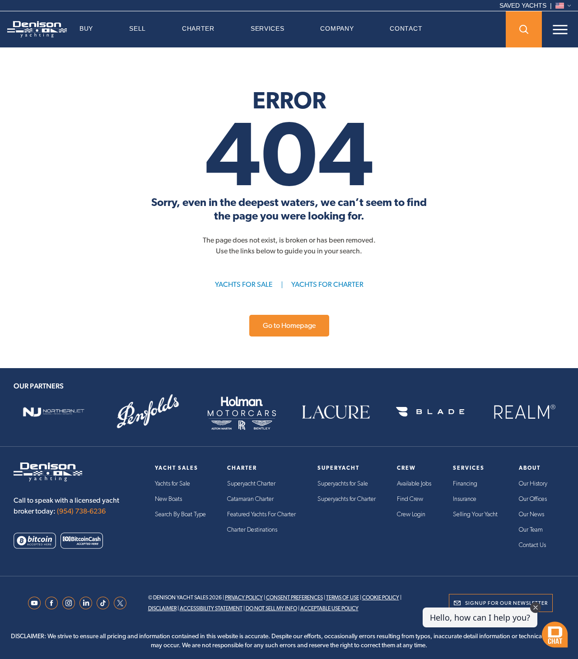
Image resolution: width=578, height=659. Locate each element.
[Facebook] (51, 603)
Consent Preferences (294, 597)
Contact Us (532, 545)
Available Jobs (414, 484)
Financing (465, 484)
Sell (137, 28)
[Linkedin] (85, 603)
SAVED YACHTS (522, 5)
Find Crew (410, 499)
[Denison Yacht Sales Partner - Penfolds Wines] (148, 411)
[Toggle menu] (560, 29)
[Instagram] (68, 603)
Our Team (531, 530)
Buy (86, 28)
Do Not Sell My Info (271, 608)
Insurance (464, 499)
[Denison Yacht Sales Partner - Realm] (524, 411)
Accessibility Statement (211, 608)
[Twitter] (120, 603)
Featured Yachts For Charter (261, 514)
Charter (198, 28)
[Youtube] (34, 603)
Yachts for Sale (172, 484)
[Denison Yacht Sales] (37, 29)
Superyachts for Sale (342, 484)
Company (337, 28)
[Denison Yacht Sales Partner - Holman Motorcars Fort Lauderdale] (242, 411)
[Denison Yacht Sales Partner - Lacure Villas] (336, 411)
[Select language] (563, 5)
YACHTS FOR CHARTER (327, 284)
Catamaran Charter (250, 499)
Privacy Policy (244, 597)
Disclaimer (162, 608)
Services (267, 28)
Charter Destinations (252, 530)
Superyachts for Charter (346, 499)
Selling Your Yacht (475, 514)
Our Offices (533, 499)
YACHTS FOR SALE (244, 284)
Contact (406, 28)
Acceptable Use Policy (329, 608)
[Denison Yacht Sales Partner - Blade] (430, 411)
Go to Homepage (289, 325)
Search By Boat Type (180, 514)
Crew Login (411, 514)
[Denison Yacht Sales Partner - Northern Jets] (54, 411)
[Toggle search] (524, 29)
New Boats (168, 499)
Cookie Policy (380, 597)
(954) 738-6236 (81, 511)
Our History (533, 484)
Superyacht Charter (251, 484)
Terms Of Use (342, 597)
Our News (531, 514)
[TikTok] (103, 603)
